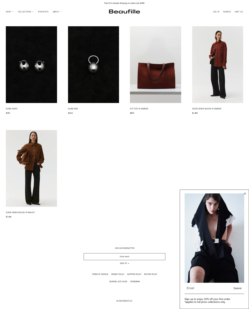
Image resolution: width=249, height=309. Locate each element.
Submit (238, 288)
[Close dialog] (245, 193)
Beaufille (127, 301)
